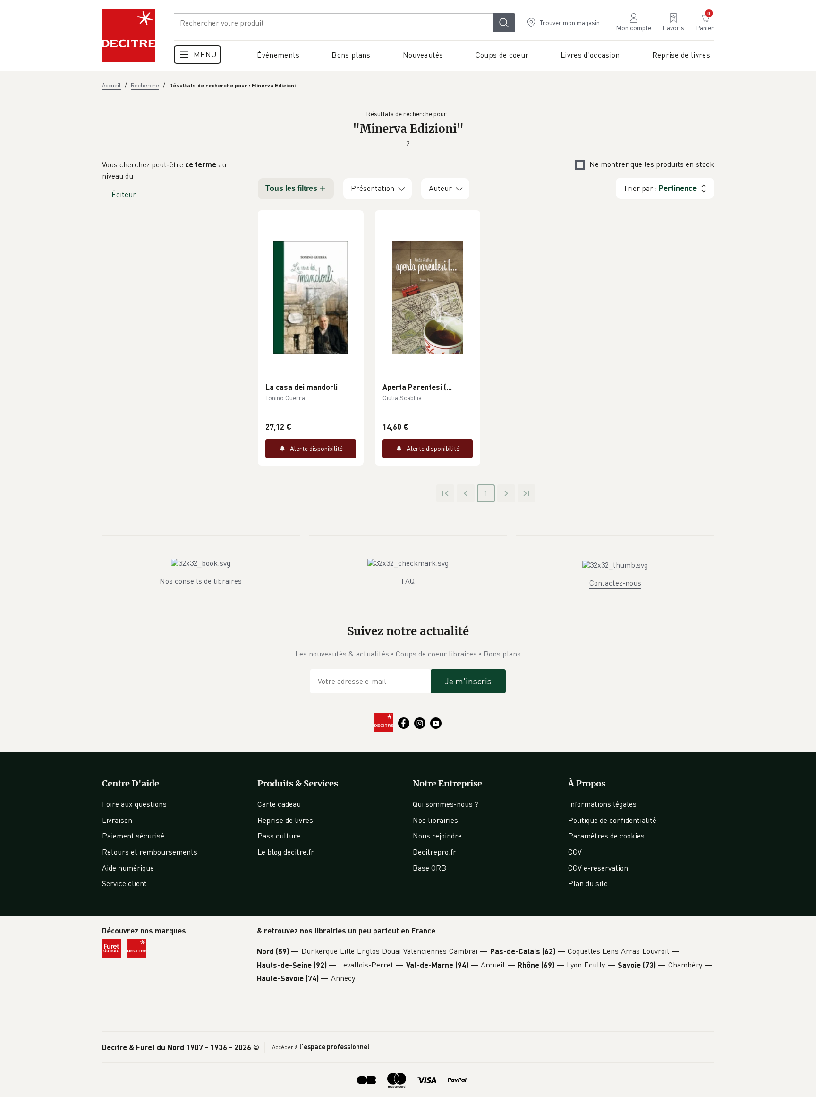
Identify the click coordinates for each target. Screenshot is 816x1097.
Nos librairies (435, 820)
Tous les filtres (291, 188)
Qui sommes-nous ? (445, 804)
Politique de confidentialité (612, 820)
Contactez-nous (615, 582)
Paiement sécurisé (133, 835)
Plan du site (588, 883)
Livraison (117, 820)
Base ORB (429, 867)
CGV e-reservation (598, 867)
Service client (124, 883)
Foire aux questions (134, 804)
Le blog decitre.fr (285, 851)
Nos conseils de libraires (201, 581)
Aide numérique (128, 867)
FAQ (408, 581)
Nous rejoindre (437, 835)
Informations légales (602, 804)
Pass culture (278, 835)
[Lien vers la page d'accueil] (128, 35)
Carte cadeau (279, 804)
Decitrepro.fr (434, 851)
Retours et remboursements (149, 851)
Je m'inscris (468, 681)
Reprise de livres (285, 820)
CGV (575, 851)
